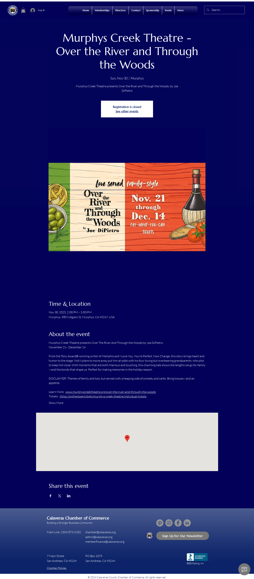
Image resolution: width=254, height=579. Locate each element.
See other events (127, 111)
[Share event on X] (59, 495)
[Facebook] (178, 523)
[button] (23, 10)
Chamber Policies (57, 568)
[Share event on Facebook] (50, 495)
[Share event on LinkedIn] (68, 495)
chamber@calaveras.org (100, 532)
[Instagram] (169, 523)
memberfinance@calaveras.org (104, 541)
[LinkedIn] (187, 523)
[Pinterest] (159, 523)
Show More (56, 403)
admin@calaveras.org (98, 537)
